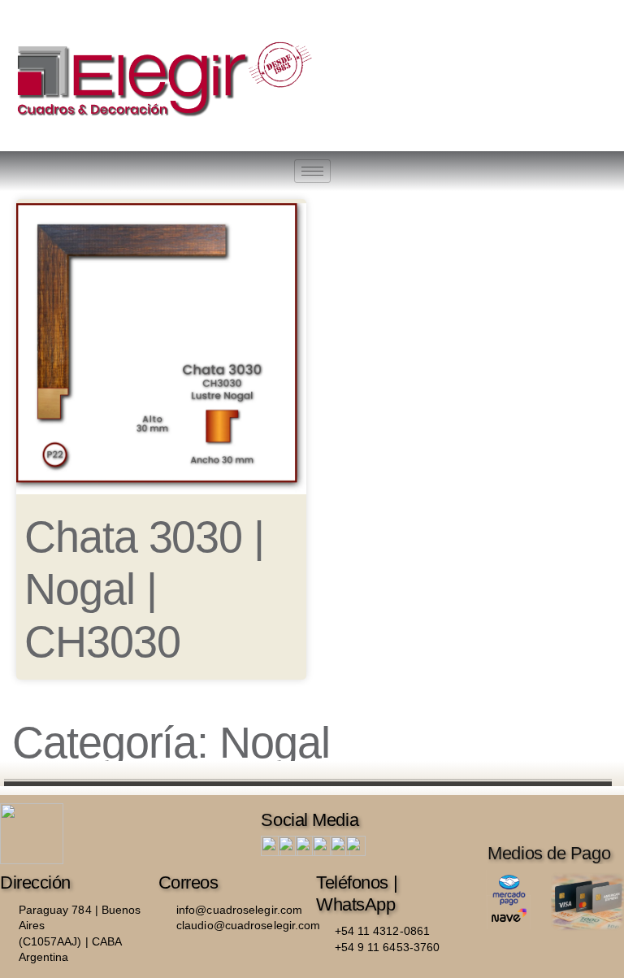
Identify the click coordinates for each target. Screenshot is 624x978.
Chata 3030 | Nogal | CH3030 (144, 589)
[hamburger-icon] (312, 171)
